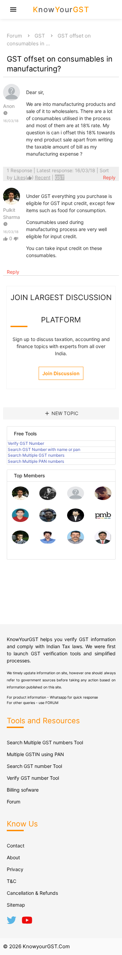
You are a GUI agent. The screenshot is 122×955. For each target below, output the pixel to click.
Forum (14, 35)
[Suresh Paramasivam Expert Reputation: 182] (47, 542)
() (24, 177)
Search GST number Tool (34, 766)
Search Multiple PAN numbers (36, 461)
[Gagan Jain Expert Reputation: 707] (103, 498)
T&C (11, 881)
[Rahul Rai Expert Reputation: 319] (75, 520)
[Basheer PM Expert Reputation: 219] (103, 520)
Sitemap (16, 905)
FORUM (51, 703)
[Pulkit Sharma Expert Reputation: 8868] (20, 498)
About (13, 857)
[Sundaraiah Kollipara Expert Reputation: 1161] (75, 498)
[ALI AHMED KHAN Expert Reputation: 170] (103, 542)
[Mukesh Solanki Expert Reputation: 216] (20, 542)
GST (40, 35)
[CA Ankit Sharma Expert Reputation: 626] (20, 520)
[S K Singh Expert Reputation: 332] (47, 520)
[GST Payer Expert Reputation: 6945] (47, 498)
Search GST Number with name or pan (44, 449)
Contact (15, 845)
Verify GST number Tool (33, 778)
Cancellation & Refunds (32, 893)
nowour (61, 9)
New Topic (61, 413)
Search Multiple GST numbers (36, 455)
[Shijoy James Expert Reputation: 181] (75, 542)
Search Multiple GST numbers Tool (45, 742)
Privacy (15, 869)
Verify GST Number (26, 443)
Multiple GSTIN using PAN (35, 754)
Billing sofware (23, 790)
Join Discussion (61, 373)
